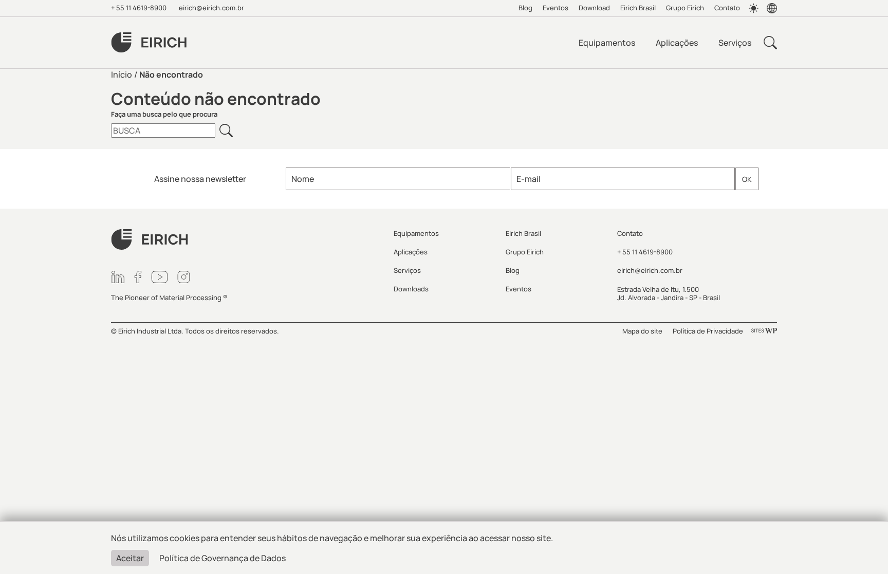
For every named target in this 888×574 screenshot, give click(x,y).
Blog (525, 7)
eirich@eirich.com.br (211, 7)
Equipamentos (607, 42)
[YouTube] (159, 277)
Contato (727, 7)
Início (121, 74)
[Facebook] (138, 277)
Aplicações (677, 42)
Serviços (734, 42)
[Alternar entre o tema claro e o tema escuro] (753, 8)
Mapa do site (642, 331)
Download (594, 7)
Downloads (411, 288)
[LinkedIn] (118, 277)
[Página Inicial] (246, 239)
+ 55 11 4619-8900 (138, 7)
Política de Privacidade (708, 331)
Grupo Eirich (685, 7)
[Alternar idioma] (772, 8)
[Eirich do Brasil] (149, 42)
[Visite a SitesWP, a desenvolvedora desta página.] (764, 331)
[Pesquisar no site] (770, 42)
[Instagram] (183, 277)
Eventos (555, 7)
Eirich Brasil (638, 7)
